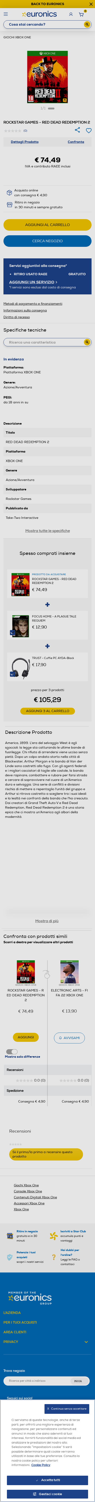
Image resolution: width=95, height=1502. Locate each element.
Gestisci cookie (50, 1494)
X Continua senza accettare (66, 1409)
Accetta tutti (50, 1480)
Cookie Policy (40, 1465)
